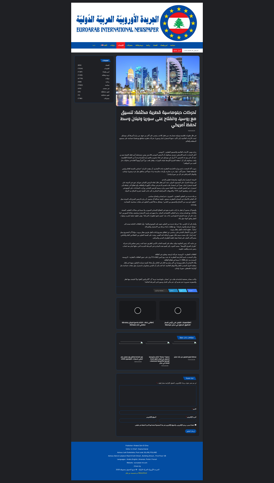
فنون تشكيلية (105, 95)
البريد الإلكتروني (191, 417)
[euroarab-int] (137, 22)
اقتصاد (155, 45)
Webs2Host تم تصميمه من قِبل (136, 473)
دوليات (112, 45)
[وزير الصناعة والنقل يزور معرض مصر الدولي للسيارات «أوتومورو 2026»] (131, 348)
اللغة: (105, 45)
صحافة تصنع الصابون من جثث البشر (185, 357)
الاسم (194, 409)
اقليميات (121, 45)
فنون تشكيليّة (105, 92)
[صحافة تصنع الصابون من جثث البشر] (184, 348)
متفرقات (130, 45)
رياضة (148, 45)
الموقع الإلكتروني (151, 417)
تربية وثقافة (139, 45)
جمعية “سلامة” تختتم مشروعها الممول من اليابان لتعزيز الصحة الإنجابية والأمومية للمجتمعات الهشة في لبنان (159, 360)
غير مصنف (106, 88)
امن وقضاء (163, 45)
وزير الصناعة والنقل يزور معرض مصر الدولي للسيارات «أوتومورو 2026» (132, 358)
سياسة (172, 45)
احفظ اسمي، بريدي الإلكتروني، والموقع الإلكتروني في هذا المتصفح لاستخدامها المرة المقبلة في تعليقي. (164, 425)
